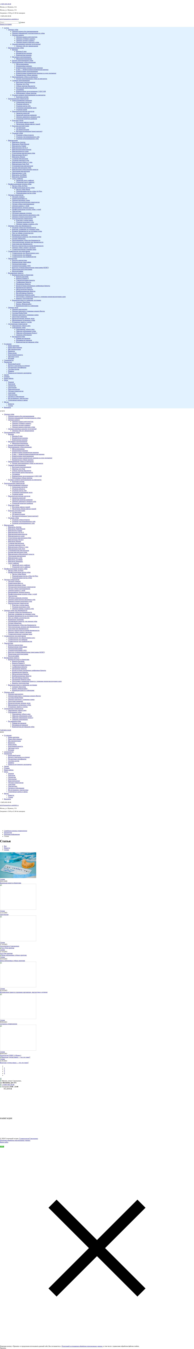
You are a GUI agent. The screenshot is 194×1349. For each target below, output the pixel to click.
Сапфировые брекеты (23, 282)
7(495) (5, 730)
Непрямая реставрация (24, 340)
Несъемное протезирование (21, 57)
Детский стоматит (18, 197)
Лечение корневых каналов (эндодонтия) (26, 44)
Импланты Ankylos (18, 142)
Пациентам (8, 362)
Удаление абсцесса (22, 104)
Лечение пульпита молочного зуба (24, 217)
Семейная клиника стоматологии (15, 831)
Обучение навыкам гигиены (22, 213)
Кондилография (17, 271)
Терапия (11, 382)
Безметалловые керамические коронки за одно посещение (36, 73)
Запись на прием (6, 24)
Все (5, 846)
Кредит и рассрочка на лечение (19, 366)
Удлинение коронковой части (26, 108)
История (11, 358)
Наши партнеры (13, 346)
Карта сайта (4, 1142)
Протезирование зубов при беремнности (26, 240)
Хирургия (11, 384)
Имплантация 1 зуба (19, 173)
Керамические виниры (24, 53)
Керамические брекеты (24, 287)
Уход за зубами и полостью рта (22, 233)
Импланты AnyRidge (19, 175)
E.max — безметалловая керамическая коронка (32, 69)
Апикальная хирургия (23, 102)
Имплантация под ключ (20, 151)
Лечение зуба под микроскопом (27, 46)
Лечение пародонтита (19, 309)
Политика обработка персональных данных (15, 1140)
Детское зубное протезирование (23, 204)
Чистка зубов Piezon (23, 189)
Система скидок (13, 369)
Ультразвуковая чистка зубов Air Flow (29, 191)
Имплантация (13, 140)
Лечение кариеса (18, 35)
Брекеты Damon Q (22, 278)
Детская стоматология (15, 195)
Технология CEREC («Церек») (10, 1055)
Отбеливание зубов (19, 327)
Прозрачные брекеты (23, 284)
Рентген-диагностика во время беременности (27, 246)
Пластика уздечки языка (24, 220)
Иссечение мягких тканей (25, 122)
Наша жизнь (12, 353)
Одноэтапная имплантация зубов (23, 153)
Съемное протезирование (21, 80)
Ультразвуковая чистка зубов (26, 193)
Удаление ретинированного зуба (27, 138)
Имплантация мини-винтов (21, 149)
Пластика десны (17, 120)
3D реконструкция (22, 129)
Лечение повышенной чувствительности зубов (28, 33)
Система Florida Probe (19, 313)
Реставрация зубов (18, 336)
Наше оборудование (15, 347)
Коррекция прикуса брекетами (22, 275)
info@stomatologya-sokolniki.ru (9, 19)
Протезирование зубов (16, 48)
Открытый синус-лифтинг (25, 182)
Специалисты (9, 360)
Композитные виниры (24, 55)
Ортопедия (12, 385)
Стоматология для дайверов (21, 255)
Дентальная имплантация (21, 171)
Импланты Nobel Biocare (20, 144)
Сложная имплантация (20, 158)
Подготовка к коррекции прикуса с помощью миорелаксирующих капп (41, 296)
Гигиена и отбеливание (16, 396)
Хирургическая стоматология (18, 98)
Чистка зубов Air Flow (19, 186)
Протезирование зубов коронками (24, 62)
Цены (6, 380)
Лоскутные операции (19, 316)
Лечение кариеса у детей (20, 206)
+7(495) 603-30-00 (5, 4)
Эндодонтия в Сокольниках (9, 946)
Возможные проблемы (20, 235)
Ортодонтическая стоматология (15, 1098)
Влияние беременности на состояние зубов (27, 231)
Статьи (10, 405)
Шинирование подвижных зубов (23, 320)
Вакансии (11, 351)
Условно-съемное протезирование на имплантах (28, 95)
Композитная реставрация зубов (27, 342)
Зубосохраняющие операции (22, 100)
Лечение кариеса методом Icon (26, 37)
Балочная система (22, 97)
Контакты (7, 407)
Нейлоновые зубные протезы (26, 93)
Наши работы (8, 378)
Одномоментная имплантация (22, 166)
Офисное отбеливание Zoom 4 (26, 333)
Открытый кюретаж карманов (26, 118)
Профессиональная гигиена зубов (19, 184)
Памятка (11, 371)
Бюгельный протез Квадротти (26, 88)
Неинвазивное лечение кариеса (23, 207)
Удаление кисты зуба (23, 106)
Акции (6, 375)
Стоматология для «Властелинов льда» (25, 253)
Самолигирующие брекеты (25, 280)
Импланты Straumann (19, 177)
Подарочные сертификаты (17, 367)
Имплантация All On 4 (20, 148)
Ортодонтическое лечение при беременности (27, 242)
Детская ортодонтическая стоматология (26, 202)
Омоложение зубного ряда (21, 326)
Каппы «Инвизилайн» (24, 304)
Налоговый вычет (14, 364)
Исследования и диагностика (18, 398)
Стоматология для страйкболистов (24, 257)
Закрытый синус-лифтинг (25, 180)
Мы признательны (14, 349)
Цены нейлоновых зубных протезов (12, 960)
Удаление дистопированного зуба (27, 137)
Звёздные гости (13, 356)
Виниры (15, 49)
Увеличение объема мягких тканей (28, 124)
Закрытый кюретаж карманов (26, 115)
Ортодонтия (12, 387)
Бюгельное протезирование (25, 82)
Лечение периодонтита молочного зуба (25, 215)
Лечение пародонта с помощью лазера (25, 315)
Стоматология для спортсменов (19, 251)
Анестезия (11, 393)
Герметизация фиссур (19, 198)
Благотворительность (15, 355)
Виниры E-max (21, 51)
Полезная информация (12, 834)
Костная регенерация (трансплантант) (29, 131)
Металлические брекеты (24, 289)
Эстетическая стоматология (17, 324)
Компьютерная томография (21, 262)
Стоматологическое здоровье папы (24, 249)
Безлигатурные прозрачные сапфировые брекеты (33, 286)
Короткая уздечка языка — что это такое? (14, 1063)
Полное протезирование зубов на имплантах (31, 79)
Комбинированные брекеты (25, 291)
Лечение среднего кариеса (25, 40)
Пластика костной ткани (20, 126)
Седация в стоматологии (8, 1024)
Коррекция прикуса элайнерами (27, 306)
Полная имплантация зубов (21, 168)
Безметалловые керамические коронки (29, 68)
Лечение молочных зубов (21, 200)
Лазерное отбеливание (24, 335)
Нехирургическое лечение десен (23, 318)
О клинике (8, 344)
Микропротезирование (24, 59)
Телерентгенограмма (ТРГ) (21, 266)
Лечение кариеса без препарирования (25, 31)
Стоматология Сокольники (28, 1138)
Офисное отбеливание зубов (26, 331)
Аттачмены (20, 89)
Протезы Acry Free (22, 84)
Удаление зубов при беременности (24, 227)
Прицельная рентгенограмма (22, 269)
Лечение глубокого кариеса (25, 39)
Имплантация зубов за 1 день (22, 162)
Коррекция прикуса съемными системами (26, 300)
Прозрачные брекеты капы (25, 295)
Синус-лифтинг (17, 178)
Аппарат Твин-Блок (23, 302)
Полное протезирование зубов (22, 60)
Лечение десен (13, 307)
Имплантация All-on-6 (19, 155)
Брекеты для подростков (24, 298)
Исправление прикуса (15, 273)
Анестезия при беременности (22, 244)
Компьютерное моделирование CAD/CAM (31, 91)
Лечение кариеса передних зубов (27, 42)
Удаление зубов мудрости (25, 135)
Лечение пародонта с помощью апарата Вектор (28, 311)
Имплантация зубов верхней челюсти (25, 169)
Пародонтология (14, 389)
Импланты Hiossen (18, 157)
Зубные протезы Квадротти (25, 86)
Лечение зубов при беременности (19, 226)
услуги (6, 28)
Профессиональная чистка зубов (23, 188)
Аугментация (20, 128)
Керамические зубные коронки (26, 75)
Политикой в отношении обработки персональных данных (82, 1346)
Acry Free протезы (6, 953)
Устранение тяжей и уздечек (22, 322)
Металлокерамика (22, 64)
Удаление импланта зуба (20, 160)
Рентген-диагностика (19, 260)
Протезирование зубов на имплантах (25, 77)
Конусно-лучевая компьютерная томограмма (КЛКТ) (30, 267)
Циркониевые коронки (24, 66)
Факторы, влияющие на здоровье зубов (25, 229)
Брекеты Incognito (22, 277)
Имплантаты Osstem (19, 146)
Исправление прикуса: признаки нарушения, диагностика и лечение (23, 992)
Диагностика (16, 211)
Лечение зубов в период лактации (24, 247)
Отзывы (7, 376)
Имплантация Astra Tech (20, 164)
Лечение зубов (13, 29)
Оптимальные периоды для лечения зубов (26, 237)
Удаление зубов (17, 133)
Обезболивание (5, 1114)
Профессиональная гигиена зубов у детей (26, 209)
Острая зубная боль (18, 238)
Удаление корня (21, 109)
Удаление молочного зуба (25, 222)
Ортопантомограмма (19, 264)
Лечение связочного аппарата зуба (28, 117)
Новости (11, 404)
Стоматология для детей (12, 1102)
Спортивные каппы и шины (18, 400)
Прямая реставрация (23, 338)
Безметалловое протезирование (27, 71)
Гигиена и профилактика (12, 1100)
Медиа (6, 402)
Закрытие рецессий (23, 113)
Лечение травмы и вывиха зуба (27, 224)
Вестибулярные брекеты (24, 293)
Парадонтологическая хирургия (23, 111)
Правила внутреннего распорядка (19, 373)
